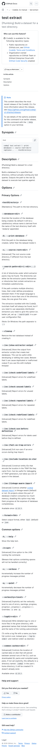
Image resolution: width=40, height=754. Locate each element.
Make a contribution (13, 714)
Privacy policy (6, 697)
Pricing (4, 746)
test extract (34, 10)
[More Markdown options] (22, 69)
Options (7, 187)
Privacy (27, 743)
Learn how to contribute (9, 718)
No (17, 693)
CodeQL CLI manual (19, 10)
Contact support (10, 733)
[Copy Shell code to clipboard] (35, 140)
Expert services (14, 746)
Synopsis (8, 132)
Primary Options (10, 195)
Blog (23, 746)
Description (9, 159)
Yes (7, 693)
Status (34, 743)
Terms (20, 743)
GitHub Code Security (18, 61)
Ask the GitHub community (13, 730)
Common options (11, 529)
